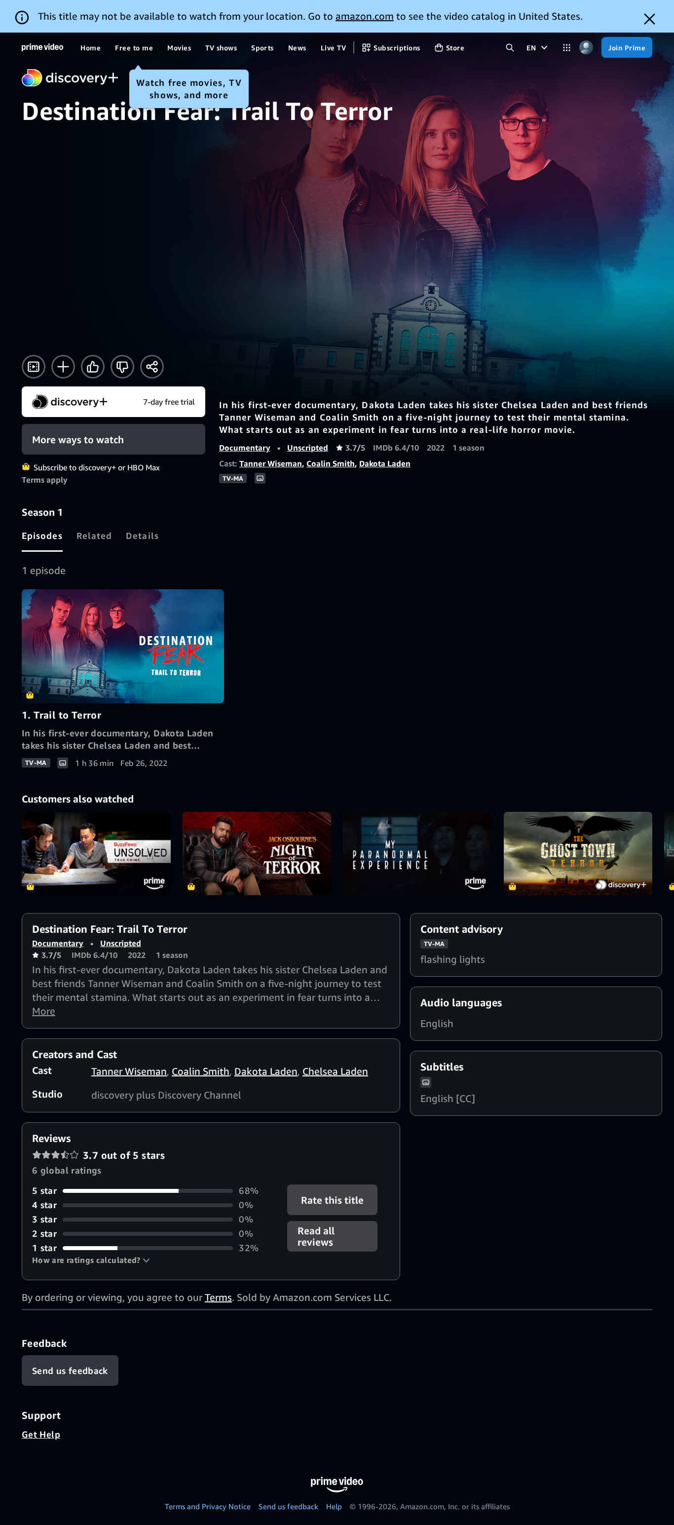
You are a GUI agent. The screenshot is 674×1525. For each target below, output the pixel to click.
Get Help (41, 1434)
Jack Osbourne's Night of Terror (257, 854)
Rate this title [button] (332, 1200)
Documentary (244, 448)
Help (334, 1506)
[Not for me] (122, 367)
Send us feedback (288, 1506)
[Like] (93, 367)
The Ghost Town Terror (578, 854)
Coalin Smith (330, 463)
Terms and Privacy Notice (208, 1506)
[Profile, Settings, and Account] (586, 47)
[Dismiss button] (650, 19)
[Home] (42, 47)
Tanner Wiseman (270, 463)
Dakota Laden (385, 463)
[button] (91, 1260)
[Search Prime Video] (510, 47)
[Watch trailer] (33, 367)
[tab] (42, 535)
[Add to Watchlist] (63, 367)
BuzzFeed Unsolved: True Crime (96, 854)
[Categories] (566, 47)
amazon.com (365, 16)
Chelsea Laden (335, 1071)
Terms (218, 1297)
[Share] (152, 367)
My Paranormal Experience (417, 854)
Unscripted (307, 448)
